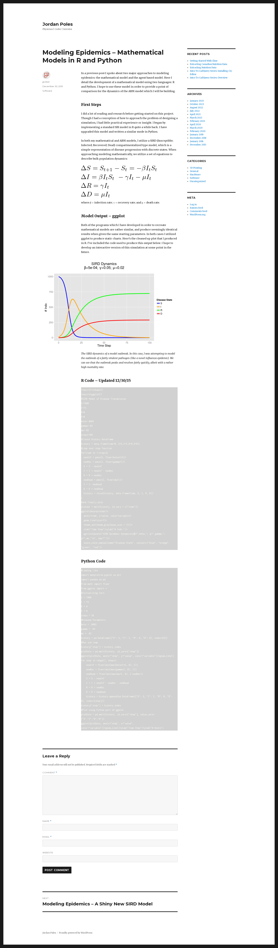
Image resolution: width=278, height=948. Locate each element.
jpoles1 (45, 82)
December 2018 (198, 138)
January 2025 (197, 100)
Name (46, 821)
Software (47, 91)
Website (47, 852)
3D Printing (196, 167)
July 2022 (195, 111)
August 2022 (196, 107)
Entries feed (196, 208)
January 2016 (196, 141)
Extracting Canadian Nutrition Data (208, 64)
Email (47, 837)
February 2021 (197, 121)
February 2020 (197, 131)
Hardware (195, 174)
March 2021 (196, 117)
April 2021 (195, 114)
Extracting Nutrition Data (203, 67)
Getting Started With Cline (204, 60)
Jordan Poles (57, 24)
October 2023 (197, 104)
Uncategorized (198, 181)
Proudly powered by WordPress (75, 932)
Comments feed (198, 211)
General (194, 171)
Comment (49, 772)
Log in (193, 204)
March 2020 (196, 127)
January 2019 (196, 134)
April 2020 (195, 124)
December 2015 (198, 144)
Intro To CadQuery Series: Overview (208, 77)
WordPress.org (198, 214)
